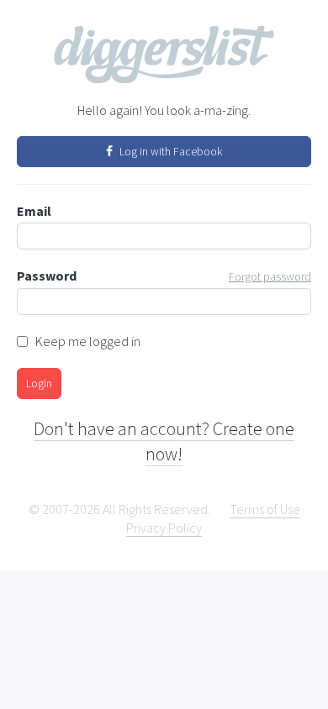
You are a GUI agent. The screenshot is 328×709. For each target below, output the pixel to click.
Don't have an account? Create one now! (164, 441)
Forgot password (270, 276)
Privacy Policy (164, 527)
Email (34, 210)
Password (164, 275)
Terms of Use (265, 509)
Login (39, 383)
